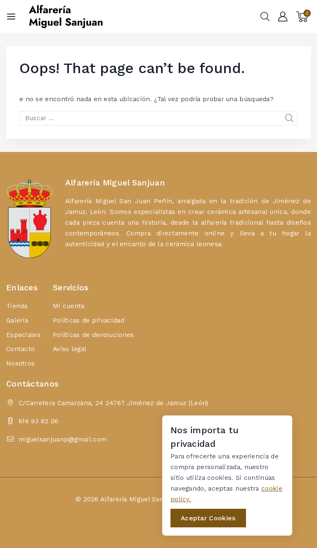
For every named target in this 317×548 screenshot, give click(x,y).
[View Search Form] (265, 16)
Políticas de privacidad (88, 320)
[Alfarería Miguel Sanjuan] (65, 16)
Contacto (20, 349)
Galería (17, 320)
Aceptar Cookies (208, 518)
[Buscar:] (158, 118)
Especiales (23, 335)
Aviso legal (69, 349)
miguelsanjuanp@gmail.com (62, 439)
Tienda (17, 306)
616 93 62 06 (39, 421)
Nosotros (20, 363)
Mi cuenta (69, 306)
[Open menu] (11, 16)
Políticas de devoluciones (93, 335)
